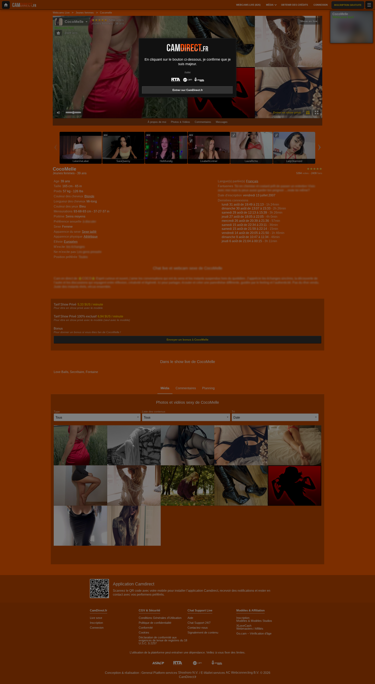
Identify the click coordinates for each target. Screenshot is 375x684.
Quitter (188, 72)
